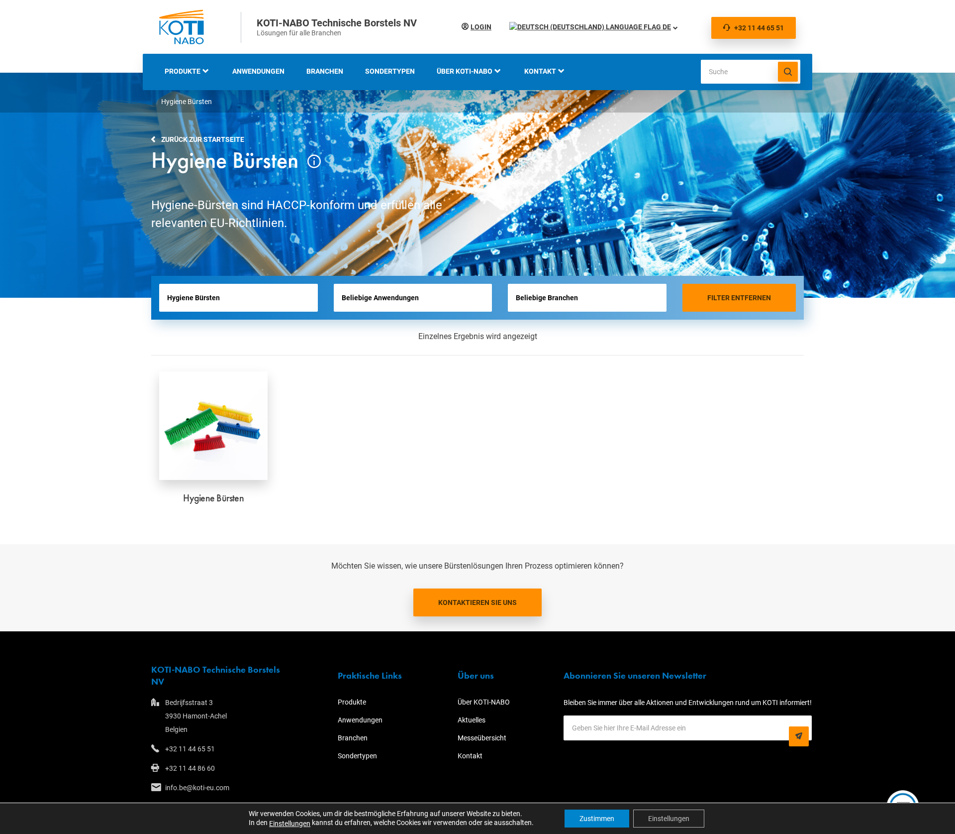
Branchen (324, 71)
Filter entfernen (739, 298)
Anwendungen (258, 71)
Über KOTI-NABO (464, 71)
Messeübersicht (482, 738)
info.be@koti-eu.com (197, 788)
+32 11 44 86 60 (190, 768)
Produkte (182, 71)
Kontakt (540, 71)
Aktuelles (471, 720)
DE (666, 27)
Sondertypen (390, 71)
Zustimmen (596, 819)
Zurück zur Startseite (202, 139)
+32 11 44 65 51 (759, 28)
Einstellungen (289, 824)
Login (481, 27)
